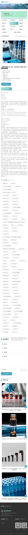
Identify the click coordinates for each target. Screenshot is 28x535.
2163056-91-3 (5, 302)
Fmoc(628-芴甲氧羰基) (7, 296)
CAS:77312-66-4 (5, 195)
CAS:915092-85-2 (16, 317)
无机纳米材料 (13, 23)
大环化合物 (4, 32)
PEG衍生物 (13, 26)
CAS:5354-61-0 (14, 219)
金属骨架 (4, 29)
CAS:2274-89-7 (13, 320)
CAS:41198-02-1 (14, 266)
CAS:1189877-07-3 (17, 296)
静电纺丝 (21, 23)
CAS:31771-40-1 (5, 254)
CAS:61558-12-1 (15, 299)
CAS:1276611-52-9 (15, 210)
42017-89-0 (23, 219)
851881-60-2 (5, 183)
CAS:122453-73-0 (18, 213)
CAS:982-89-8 (5, 225)
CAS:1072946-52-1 (6, 269)
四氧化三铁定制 (17, 32)
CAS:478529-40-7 (20, 225)
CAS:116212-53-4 (15, 284)
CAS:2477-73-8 (14, 287)
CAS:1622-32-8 (5, 278)
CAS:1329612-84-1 (6, 290)
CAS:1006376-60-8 (15, 204)
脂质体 (20, 29)
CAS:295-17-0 (5, 266)
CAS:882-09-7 (14, 195)
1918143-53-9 (15, 201)
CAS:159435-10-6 (15, 278)
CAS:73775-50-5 (22, 260)
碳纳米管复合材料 (6, 275)
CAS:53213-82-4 (5, 287)
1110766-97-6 (15, 216)
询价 (7, 84)
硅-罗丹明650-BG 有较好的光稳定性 (9, 248)
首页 (17, 36)
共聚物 (3, 26)
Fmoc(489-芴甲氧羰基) (16, 254)
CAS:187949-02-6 (6, 317)
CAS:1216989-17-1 (6, 323)
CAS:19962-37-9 (5, 251)
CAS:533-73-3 (13, 183)
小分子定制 (4, 20)
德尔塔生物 (3, 523)
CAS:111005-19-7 (16, 257)
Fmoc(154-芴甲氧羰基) (7, 311)
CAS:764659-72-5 (16, 293)
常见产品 (20, 36)
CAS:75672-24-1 (15, 198)
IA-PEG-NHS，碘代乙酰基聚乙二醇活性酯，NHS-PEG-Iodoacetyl (14, 222)
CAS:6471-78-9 (5, 272)
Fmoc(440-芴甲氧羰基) (7, 245)
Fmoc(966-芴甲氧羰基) (16, 272)
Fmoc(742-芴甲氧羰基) (7, 314)
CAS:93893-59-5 (13, 260)
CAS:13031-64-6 (15, 275)
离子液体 (21, 20)
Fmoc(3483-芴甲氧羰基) (7, 189)
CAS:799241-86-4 (14, 302)
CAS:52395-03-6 (21, 248)
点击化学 (21, 26)
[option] (14, 52)
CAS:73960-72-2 (5, 219)
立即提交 (6, 373)
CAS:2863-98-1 (5, 284)
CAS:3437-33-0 (15, 290)
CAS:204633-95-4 (6, 305)
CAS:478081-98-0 (6, 207)
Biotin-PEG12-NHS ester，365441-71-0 (9, 192)
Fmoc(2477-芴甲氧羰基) (17, 305)
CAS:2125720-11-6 (21, 269)
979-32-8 (15, 314)
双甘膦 (12, 225)
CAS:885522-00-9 (6, 201)
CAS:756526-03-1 (6, 216)
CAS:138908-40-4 (18, 308)
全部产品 (4, 23)
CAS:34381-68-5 (5, 204)
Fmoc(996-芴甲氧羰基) (16, 207)
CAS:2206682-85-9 (6, 293)
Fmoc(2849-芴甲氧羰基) (7, 308)
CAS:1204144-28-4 (14, 263)
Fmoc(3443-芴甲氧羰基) (7, 213)
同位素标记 (13, 20)
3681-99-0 (4, 260)
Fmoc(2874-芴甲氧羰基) (7, 186)
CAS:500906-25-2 (18, 186)
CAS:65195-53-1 (5, 281)
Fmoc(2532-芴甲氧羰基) (18, 311)
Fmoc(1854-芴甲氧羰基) (17, 323)
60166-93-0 (5, 320)
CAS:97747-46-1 (5, 299)
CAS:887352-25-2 (6, 198)
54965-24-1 (14, 251)
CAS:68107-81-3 (5, 210)
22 (13, 269)
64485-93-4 (5, 263)
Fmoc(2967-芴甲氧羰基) (16, 281)
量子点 (12, 29)
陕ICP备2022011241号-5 (23, 533)
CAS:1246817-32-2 (6, 257)
